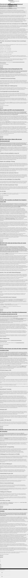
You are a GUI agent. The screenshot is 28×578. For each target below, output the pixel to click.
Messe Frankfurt (8, 121)
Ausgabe (4, 193)
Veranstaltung (6, 438)
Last (0, 567)
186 (0, 564)
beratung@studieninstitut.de (20, 342)
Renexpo (7, 253)
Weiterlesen (1, 65)
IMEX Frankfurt (5, 130)
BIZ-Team (2, 147)
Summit (4, 233)
